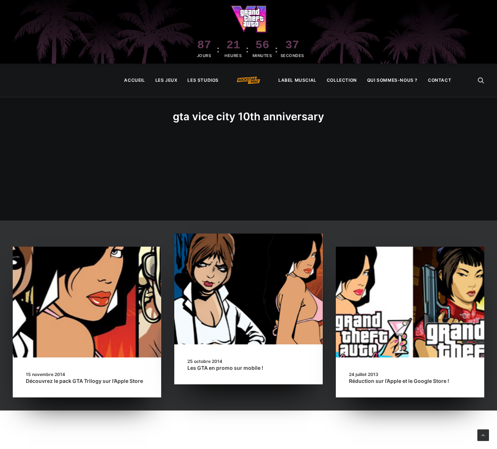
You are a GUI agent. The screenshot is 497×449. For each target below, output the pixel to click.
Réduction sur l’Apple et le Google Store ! (399, 381)
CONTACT (439, 80)
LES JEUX (166, 80)
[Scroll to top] (483, 434)
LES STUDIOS (203, 80)
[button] (481, 80)
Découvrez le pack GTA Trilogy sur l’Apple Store (84, 381)
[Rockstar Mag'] (248, 80)
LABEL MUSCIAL (297, 80)
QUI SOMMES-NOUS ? (392, 80)
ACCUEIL (134, 80)
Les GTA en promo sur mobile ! (225, 368)
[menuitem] (134, 80)
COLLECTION (342, 80)
